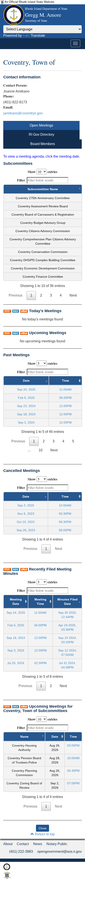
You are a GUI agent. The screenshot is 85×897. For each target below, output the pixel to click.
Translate (38, 35)
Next (73, 295)
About (7, 844)
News (37, 844)
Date (26, 380)
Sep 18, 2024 (26, 414)
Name (24, 736)
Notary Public (56, 844)
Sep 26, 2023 (26, 530)
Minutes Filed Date (67, 601)
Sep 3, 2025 (25, 505)
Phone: (8, 96)
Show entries (42, 171)
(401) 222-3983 (21, 851)
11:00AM (40, 612)
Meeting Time (40, 601)
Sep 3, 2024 (26, 422)
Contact (23, 844)
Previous (15, 295)
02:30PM (40, 663)
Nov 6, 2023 (25, 513)
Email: (8, 107)
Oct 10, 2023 (26, 522)
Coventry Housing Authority (24, 748)
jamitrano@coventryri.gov (23, 113)
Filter (21, 180)
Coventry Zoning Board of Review (24, 785)
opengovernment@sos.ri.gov (59, 851)
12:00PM (40, 638)
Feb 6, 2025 (26, 397)
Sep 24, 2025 (26, 389)
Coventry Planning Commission (24, 773)
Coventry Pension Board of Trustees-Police (24, 760)
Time (65, 380)
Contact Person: (15, 85)
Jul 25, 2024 (15, 663)
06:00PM (40, 625)
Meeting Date (16, 601)
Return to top (44, 834)
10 (40, 450)
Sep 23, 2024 (26, 406)
